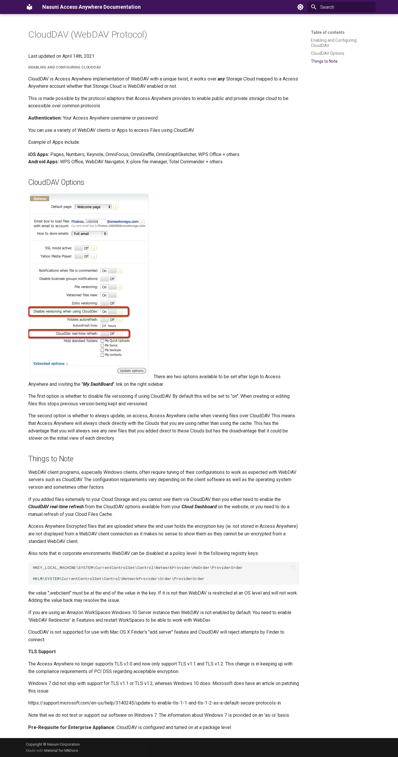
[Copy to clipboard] (293, 567)
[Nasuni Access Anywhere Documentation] (29, 7)
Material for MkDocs (61, 750)
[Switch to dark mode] (300, 7)
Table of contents (328, 32)
